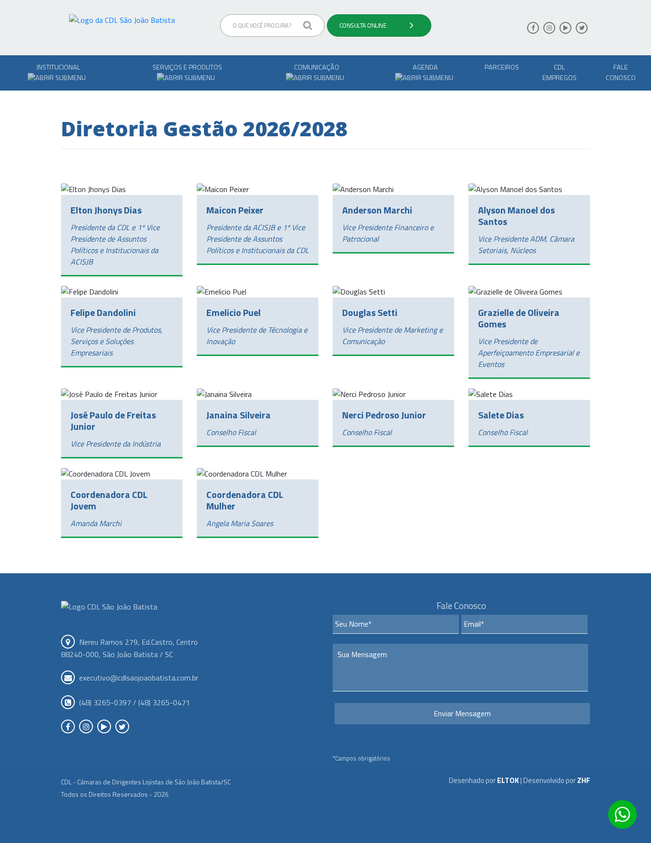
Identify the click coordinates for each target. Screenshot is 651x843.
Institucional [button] (59, 67)
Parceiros (502, 67)
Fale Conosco (621, 72)
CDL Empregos (559, 72)
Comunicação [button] (316, 67)
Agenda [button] (425, 67)
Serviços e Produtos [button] (187, 67)
